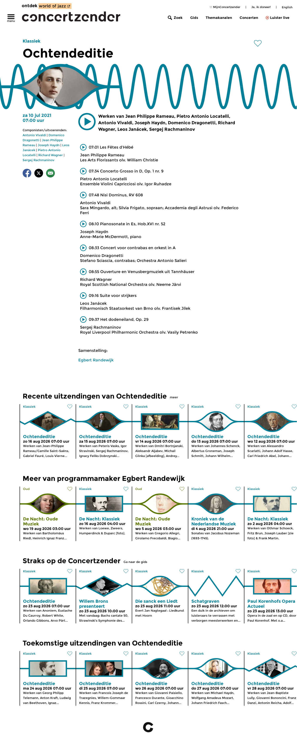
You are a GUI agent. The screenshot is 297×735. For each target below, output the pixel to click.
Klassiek (31, 41)
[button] (87, 121)
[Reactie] (50, 174)
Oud (26, 489)
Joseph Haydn (49, 145)
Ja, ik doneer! (261, 7)
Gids (194, 18)
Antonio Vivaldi (34, 135)
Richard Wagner (50, 155)
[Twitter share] (38, 174)
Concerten (249, 18)
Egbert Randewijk (95, 360)
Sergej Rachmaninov (38, 160)
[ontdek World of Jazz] (55, 6)
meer (174, 397)
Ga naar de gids (135, 562)
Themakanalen (219, 18)
